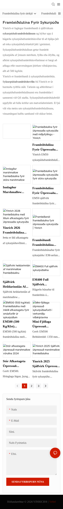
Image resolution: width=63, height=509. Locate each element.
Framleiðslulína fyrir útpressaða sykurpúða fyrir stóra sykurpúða (43, 190)
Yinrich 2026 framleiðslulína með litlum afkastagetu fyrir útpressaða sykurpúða (15, 230)
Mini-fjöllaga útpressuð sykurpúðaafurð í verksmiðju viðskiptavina (44, 324)
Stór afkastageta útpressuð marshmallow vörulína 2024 (14, 363)
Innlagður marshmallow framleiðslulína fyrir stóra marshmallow (13, 189)
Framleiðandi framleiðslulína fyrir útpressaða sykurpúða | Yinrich (46, 242)
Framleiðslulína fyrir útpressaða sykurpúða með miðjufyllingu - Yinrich (43, 147)
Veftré (52, 501)
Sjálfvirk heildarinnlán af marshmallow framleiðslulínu (14, 284)
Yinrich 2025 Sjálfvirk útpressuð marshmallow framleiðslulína (45, 363)
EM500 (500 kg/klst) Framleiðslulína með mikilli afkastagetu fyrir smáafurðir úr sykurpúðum (15, 324)
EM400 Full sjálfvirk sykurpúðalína (42, 282)
